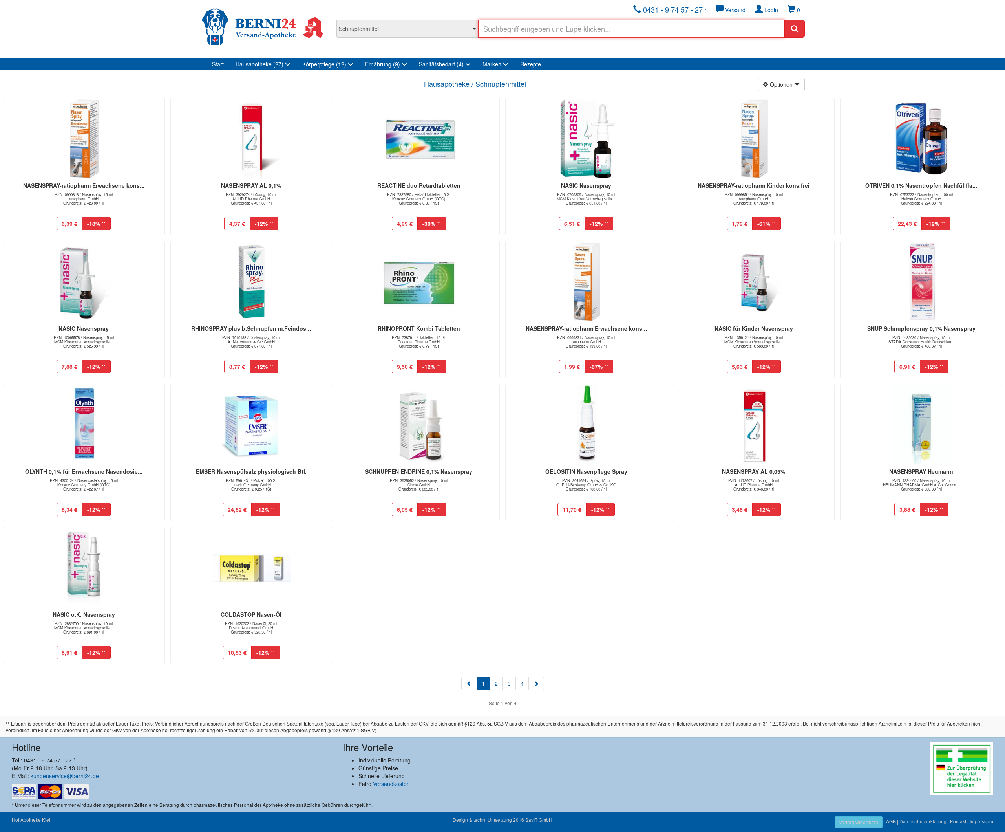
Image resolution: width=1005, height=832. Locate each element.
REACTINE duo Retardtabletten (418, 185)
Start (218, 64)
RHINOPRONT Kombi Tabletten (419, 328)
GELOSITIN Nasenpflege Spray (586, 471)
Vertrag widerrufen (858, 822)
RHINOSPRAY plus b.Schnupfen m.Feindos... (251, 328)
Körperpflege (324, 64)
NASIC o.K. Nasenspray (84, 614)
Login (770, 10)
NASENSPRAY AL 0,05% (753, 471)
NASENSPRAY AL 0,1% (251, 185)
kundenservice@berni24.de (65, 776)
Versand (735, 10)
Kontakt (958, 821)
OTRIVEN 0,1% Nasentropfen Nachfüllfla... (921, 185)
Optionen (781, 84)
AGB (891, 821)
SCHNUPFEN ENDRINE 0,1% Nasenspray (418, 471)
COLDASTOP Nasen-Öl (251, 614)
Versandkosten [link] (391, 784)
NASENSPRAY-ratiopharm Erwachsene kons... (83, 185)
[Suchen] (794, 29)
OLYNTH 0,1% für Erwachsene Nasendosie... (84, 471)
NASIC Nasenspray (586, 185)
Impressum (981, 821)
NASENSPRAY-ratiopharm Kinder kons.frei (753, 185)
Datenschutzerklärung (923, 821)
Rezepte (530, 64)
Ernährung (382, 64)
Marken (492, 64)
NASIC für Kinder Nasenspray (753, 328)
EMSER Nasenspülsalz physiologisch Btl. (251, 471)
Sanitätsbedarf (441, 64)
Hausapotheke (259, 64)
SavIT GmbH (538, 819)
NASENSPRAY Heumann (921, 471)
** (96, 223)
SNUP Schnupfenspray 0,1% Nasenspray (921, 328)
